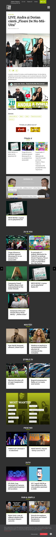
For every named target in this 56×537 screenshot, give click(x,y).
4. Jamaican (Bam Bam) (36, 410)
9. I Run (11, 421)
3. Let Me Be (12, 410)
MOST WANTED (20, 402)
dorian (27, 116)
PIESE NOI (28, 428)
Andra (21, 116)
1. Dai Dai (11, 406)
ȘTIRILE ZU (28, 359)
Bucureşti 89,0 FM (16, 3)
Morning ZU (28, 179)
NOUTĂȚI (28, 325)
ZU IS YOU (11, 14)
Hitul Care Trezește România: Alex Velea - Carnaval (26, 196)
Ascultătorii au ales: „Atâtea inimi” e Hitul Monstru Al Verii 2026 (27, 189)
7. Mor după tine (13, 417)
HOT (22, 129)
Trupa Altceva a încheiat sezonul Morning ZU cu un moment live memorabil (27, 156)
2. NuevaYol (33, 406)
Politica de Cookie (34, 534)
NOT (36, 129)
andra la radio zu (13, 116)
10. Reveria (33, 421)
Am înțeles (44, 534)
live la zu (11, 119)
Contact (36, 1)
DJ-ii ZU (23, 1)
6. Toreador (33, 414)
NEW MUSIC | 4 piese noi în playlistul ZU (12, 154)
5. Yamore (12, 414)
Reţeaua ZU (29, 1)
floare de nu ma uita (36, 116)
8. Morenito (33, 417)
